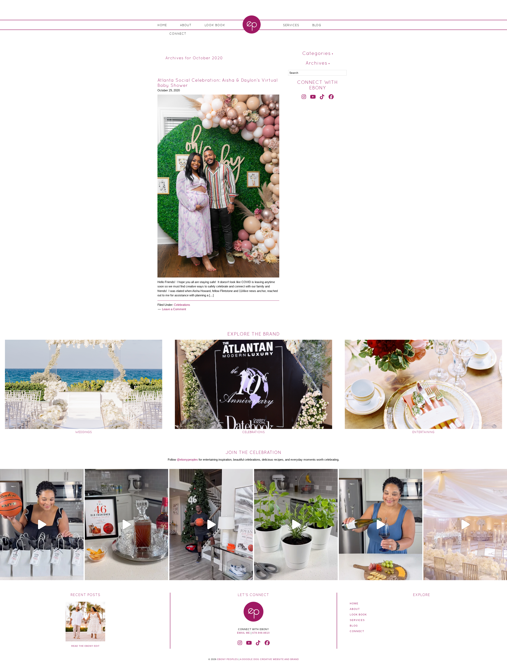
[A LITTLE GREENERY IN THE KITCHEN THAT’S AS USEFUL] (296, 524)
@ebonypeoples (187, 459)
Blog (354, 625)
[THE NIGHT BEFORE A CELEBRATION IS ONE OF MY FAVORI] (126, 524)
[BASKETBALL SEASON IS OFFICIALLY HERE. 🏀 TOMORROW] (42, 524)
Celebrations (182, 304)
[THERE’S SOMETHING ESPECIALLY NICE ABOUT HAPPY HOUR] (380, 524)
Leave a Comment (174, 309)
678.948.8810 (261, 632)
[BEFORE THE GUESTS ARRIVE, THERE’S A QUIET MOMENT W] (465, 524)
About (355, 609)
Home (354, 603)
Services (357, 620)
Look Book (358, 614)
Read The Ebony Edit (85, 646)
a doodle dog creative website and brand (269, 659)
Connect (357, 631)
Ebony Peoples (251, 24)
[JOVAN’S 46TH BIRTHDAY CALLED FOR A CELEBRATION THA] (211, 524)
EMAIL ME (243, 632)
